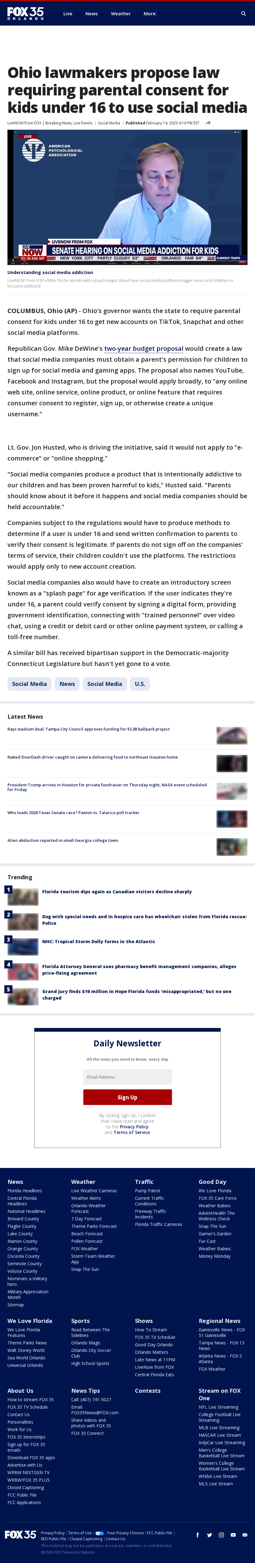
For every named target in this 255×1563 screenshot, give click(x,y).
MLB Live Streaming (219, 1427)
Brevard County (23, 1219)
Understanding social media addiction (50, 272)
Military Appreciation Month (28, 1294)
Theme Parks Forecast (94, 1226)
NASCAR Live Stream (220, 1435)
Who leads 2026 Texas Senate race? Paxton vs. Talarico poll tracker (73, 812)
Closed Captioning (25, 1487)
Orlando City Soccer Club (91, 1353)
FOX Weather (84, 1249)
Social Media (109, 123)
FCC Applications (24, 1502)
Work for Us (19, 1429)
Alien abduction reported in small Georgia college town (62, 840)
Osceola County (23, 1256)
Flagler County (21, 1226)
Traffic (144, 1181)
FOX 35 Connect (87, 1433)
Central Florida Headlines (22, 1201)
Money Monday (214, 1256)
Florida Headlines (24, 1191)
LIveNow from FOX (154, 1367)
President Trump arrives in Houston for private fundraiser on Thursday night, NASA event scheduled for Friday (107, 787)
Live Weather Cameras (94, 1191)
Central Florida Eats (154, 1374)
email (245, 1535)
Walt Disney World (25, 1350)
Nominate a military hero (27, 1281)
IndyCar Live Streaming (222, 1442)
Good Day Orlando (154, 1345)
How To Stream (151, 1330)
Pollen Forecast (87, 1241)
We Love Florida (215, 1191)
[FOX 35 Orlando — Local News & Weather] (28, 13)
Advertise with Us (24, 1465)
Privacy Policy (134, 1127)
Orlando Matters (151, 1352)
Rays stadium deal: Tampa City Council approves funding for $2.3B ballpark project (88, 729)
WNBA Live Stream (218, 1476)
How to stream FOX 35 (30, 1399)
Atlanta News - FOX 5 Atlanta (220, 1358)
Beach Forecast (87, 1234)
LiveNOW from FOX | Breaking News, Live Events (49, 123)
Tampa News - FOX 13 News (221, 1345)
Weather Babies (215, 1205)
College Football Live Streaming (220, 1417)
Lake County (20, 1234)
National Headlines (26, 1211)
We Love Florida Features (23, 1332)
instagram (221, 1535)
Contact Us (18, 1414)
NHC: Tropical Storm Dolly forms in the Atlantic (98, 941)
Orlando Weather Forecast (88, 1208)
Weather (83, 1181)
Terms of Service (132, 1132)
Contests (147, 1390)
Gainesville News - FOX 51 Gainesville (222, 1332)
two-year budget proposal (143, 348)
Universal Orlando (25, 1365)
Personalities (20, 1422)
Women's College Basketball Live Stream (222, 1466)
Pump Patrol (147, 1191)
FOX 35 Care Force (218, 1198)
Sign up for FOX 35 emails (26, 1447)
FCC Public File (22, 1495)
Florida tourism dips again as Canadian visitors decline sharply (117, 892)
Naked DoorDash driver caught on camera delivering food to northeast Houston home (92, 757)
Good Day (212, 1181)
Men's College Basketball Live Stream (222, 1453)
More (149, 13)
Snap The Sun (85, 1269)
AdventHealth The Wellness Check (217, 1216)
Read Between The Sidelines (90, 1332)
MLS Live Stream (216, 1484)
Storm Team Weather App (93, 1259)
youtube (233, 1535)
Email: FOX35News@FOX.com (94, 1410)
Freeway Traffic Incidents (150, 1214)
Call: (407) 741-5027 (91, 1399)
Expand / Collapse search (244, 14)
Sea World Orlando (26, 1358)
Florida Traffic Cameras (158, 1224)
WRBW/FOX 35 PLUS (28, 1480)
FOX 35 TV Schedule (155, 1337)
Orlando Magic (86, 1343)
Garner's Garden (215, 1234)
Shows (144, 1320)
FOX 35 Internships (26, 1437)
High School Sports (90, 1363)
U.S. (140, 683)
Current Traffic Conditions (149, 1201)
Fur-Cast (207, 1241)
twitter (210, 1535)
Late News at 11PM (155, 1360)
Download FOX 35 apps (31, 1457)
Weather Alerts (86, 1198)
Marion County (22, 1241)
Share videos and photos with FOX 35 (91, 1423)
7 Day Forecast (86, 1219)
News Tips (85, 1390)
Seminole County (24, 1263)
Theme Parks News (27, 1343)
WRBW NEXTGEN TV (28, 1472)
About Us (20, 1390)
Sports (80, 1320)
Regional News (219, 1320)
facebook (198, 1535)
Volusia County (22, 1271)
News (67, 683)
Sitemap (15, 1305)
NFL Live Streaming (218, 1407)
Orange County (22, 1249)
